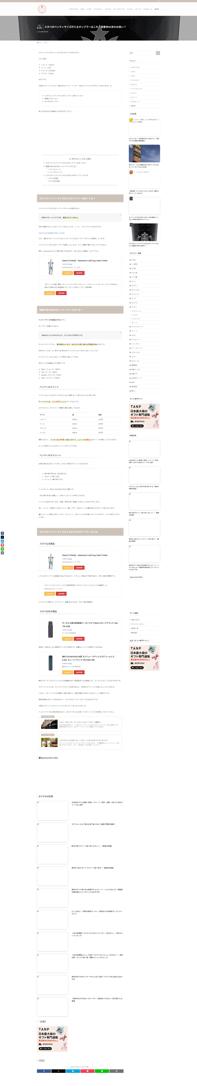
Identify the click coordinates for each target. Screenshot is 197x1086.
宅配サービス (135, 369)
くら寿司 (134, 264)
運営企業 (134, 633)
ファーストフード (136, 89)
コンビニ (134, 93)
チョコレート (135, 101)
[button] (44, 1071)
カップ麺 (134, 277)
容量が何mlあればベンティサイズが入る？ (61, 166)
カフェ (133, 281)
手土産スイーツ (136, 378)
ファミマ (134, 315)
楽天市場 (79, 273)
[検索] (158, 1)
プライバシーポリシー (138, 624)
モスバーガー (135, 361)
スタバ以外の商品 (54, 181)
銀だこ (133, 391)
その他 (133, 268)
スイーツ (134, 97)
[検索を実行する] (158, 53)
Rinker (70, 264)
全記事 (133, 106)
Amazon (68, 273)
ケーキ (133, 298)
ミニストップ (136, 319)
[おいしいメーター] (42, 9)
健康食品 (134, 365)
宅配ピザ (134, 374)
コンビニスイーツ (137, 327)
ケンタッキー (135, 80)
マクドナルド (135, 67)
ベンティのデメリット (55, 172)
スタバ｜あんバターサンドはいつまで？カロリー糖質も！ (80, 722)
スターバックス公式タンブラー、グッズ (51, 233)
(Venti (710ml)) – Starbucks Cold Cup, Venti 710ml (84, 260)
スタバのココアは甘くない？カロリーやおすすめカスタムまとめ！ (83, 740)
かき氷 (133, 260)
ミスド (133, 76)
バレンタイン (135, 344)
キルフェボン (135, 290)
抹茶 (132, 382)
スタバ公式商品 (53, 178)
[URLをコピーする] (116, 1071)
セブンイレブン (136, 311)
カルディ (134, 285)
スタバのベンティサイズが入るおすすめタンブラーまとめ (67, 175)
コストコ (134, 84)
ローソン (134, 323)
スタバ (42, 1060)
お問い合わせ (135, 620)
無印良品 (134, 386)
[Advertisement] (80, 133)
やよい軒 (134, 273)
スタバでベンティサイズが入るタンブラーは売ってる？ (66, 163)
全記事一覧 (134, 628)
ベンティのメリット (54, 169)
